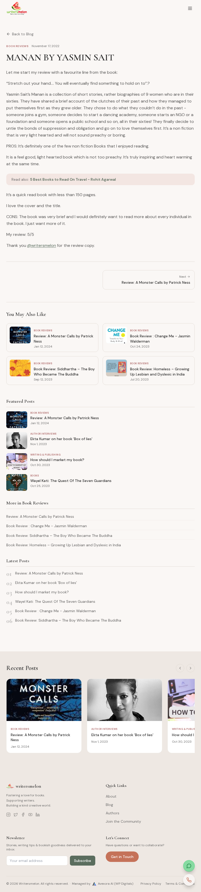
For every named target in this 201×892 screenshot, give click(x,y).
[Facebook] (23, 815)
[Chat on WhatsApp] (189, 866)
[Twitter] (16, 815)
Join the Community (123, 821)
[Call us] (189, 880)
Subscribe (82, 860)
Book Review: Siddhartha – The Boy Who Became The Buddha (59, 535)
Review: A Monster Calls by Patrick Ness (40, 516)
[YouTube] (30, 815)
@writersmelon (41, 245)
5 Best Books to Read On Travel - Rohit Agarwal (73, 179)
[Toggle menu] (190, 8)
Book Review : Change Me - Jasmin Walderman (46, 526)
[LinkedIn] (38, 815)
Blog (109, 804)
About (111, 796)
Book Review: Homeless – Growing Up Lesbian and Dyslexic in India (63, 545)
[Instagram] (8, 815)
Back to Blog (23, 34)
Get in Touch (122, 856)
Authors (112, 813)
